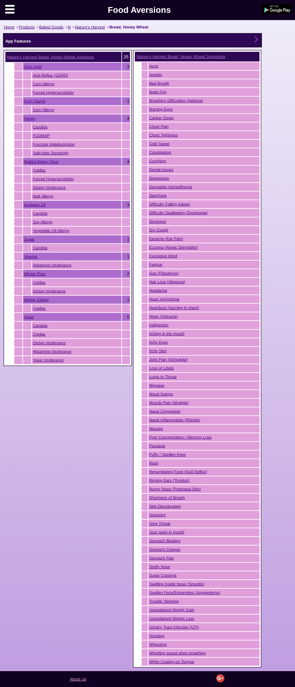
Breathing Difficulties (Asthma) (176, 100)
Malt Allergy (43, 196)
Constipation (160, 152)
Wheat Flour (35, 274)
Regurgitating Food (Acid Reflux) (178, 472)
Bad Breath (159, 83)
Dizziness (157, 221)
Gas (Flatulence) (164, 273)
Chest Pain (159, 126)
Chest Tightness (163, 135)
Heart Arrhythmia (164, 299)
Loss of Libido (161, 368)
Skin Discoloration (165, 506)
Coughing (157, 161)
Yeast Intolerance (48, 360)
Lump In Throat (163, 377)
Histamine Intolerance (52, 265)
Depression (159, 178)
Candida (40, 127)
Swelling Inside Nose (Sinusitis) (176, 584)
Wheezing (158, 644)
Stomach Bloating (164, 541)
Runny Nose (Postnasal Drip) (175, 489)
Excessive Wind (163, 256)
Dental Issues (161, 169)
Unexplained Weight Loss (171, 618)
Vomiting (156, 636)
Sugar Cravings (163, 575)
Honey (29, 118)
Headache (158, 290)
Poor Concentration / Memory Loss (180, 437)
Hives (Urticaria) (163, 316)
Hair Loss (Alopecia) (167, 282)
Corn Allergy (43, 84)
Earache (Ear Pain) (166, 238)
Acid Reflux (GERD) (50, 75)
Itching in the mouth (166, 333)
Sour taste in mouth (166, 532)
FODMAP (41, 136)
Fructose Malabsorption (54, 144)
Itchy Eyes (158, 342)
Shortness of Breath (167, 497)
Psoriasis (157, 446)
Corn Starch (34, 101)
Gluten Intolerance (49, 187)
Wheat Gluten (36, 300)
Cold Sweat (159, 144)
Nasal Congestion (164, 411)
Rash (153, 463)
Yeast (29, 317)
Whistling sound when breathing (177, 653)
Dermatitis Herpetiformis (170, 187)
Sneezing (157, 515)
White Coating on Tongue (171, 661)
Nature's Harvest (90, 27)
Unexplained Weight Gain (171, 610)
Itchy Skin (158, 351)
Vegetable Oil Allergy (51, 230)
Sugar (29, 239)
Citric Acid (33, 66)
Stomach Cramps (164, 549)
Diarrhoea (158, 195)
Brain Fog (157, 92)
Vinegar (31, 256)
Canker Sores (161, 118)
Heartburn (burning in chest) (174, 308)
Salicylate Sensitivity (51, 153)
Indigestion (158, 325)
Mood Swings (161, 394)
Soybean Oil (35, 205)
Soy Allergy (43, 222)
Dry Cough (158, 230)
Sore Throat (159, 523)
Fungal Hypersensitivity (53, 92)
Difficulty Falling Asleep (169, 204)
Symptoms (180, 56)
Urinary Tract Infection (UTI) (174, 627)
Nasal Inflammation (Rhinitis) (174, 420)
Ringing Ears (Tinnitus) (169, 480)
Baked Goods (51, 27)
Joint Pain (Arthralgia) (168, 359)
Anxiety (155, 74)
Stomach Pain (161, 558)
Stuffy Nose (159, 567)
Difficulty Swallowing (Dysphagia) (178, 213)
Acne (153, 66)
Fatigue (155, 264)
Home (9, 27)
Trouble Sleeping (164, 601)
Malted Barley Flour (41, 161)
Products (27, 27)
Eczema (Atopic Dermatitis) (173, 247)
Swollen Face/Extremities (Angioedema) (184, 592)
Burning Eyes (161, 109)
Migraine (156, 385)
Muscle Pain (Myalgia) (168, 403)
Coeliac (39, 170)
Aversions (50, 57)
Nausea (156, 428)
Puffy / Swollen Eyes (167, 454)
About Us (78, 679)
